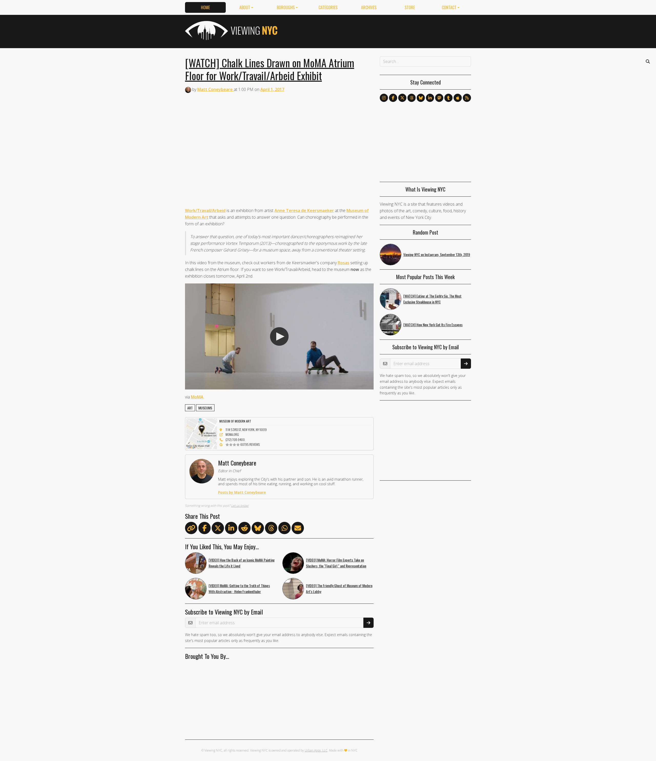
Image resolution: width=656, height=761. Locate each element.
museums (205, 407)
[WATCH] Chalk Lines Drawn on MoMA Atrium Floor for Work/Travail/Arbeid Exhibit (269, 69)
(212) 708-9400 (235, 439)
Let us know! (240, 505)
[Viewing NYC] (230, 30)
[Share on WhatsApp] (284, 529)
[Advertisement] (377, 30)
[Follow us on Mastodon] (439, 98)
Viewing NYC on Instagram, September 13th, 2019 (436, 254)
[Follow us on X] (402, 98)
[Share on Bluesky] (258, 529)
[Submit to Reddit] (244, 529)
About (244, 7)
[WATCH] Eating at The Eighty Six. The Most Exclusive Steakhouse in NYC (432, 298)
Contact (449, 7)
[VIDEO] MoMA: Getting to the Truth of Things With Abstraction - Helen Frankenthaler (239, 588)
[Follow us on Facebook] (393, 98)
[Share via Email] (298, 529)
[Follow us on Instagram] (384, 98)
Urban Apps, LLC (316, 750)
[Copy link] (191, 528)
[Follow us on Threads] (411, 98)
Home (205, 7)
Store (410, 7)
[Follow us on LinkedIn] (430, 98)
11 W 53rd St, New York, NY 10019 (246, 429)
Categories (328, 7)
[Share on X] (218, 529)
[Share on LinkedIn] (231, 529)
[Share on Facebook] (204, 529)
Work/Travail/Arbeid (205, 210)
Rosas (343, 263)
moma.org (232, 434)
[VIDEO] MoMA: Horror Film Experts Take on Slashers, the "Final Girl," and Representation (336, 562)
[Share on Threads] (271, 529)
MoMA (197, 397)
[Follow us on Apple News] (458, 98)
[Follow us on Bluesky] (421, 98)
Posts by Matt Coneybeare (242, 492)
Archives (368, 7)
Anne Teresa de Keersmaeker (304, 210)
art (190, 407)
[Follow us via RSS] (467, 98)
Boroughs (286, 7)
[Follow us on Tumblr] (448, 98)
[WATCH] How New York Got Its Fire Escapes (433, 324)
